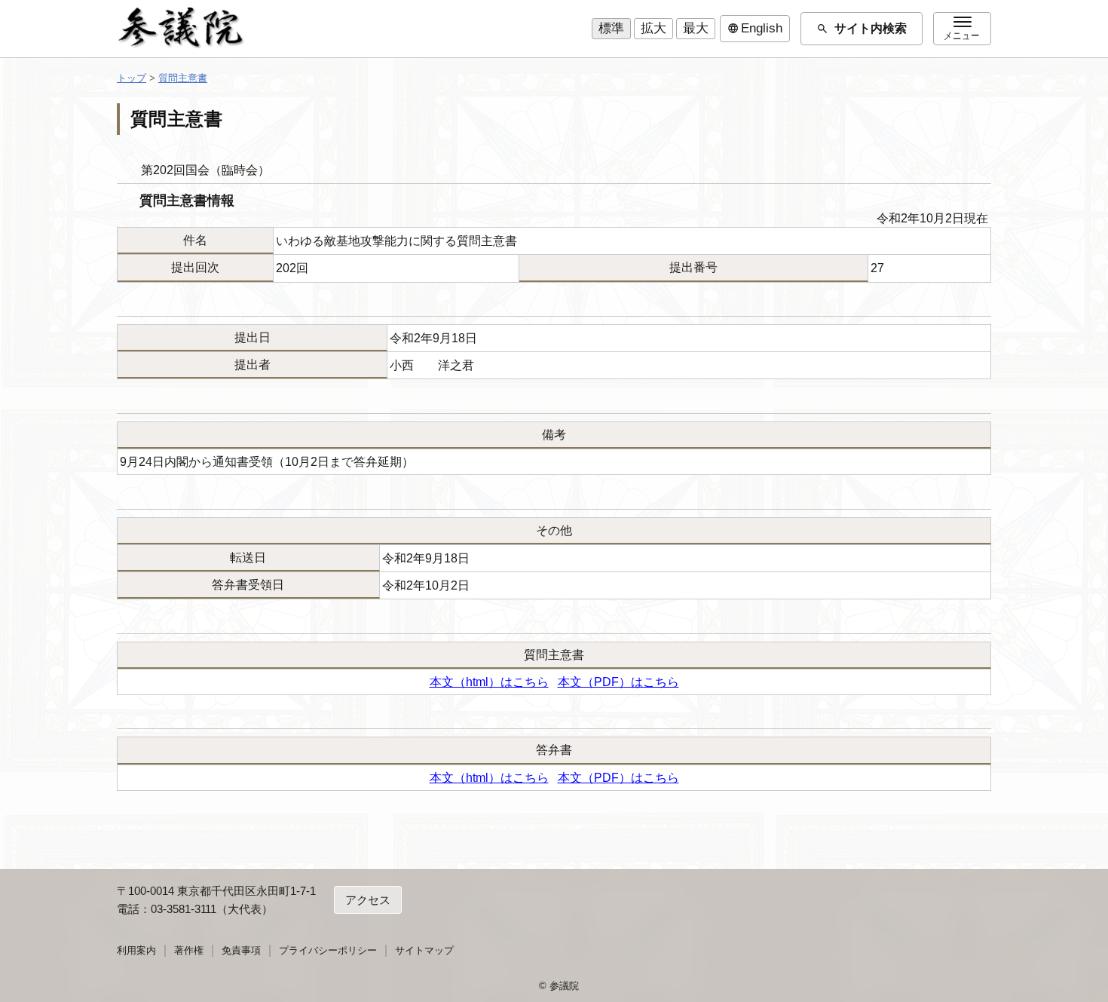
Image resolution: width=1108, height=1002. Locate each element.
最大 (696, 28)
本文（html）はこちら (489, 682)
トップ (131, 78)
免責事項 (241, 950)
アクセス (367, 899)
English (754, 28)
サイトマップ (424, 950)
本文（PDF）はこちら (618, 682)
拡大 (653, 28)
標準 (611, 28)
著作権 (189, 950)
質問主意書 (182, 78)
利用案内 (136, 950)
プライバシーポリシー (328, 950)
